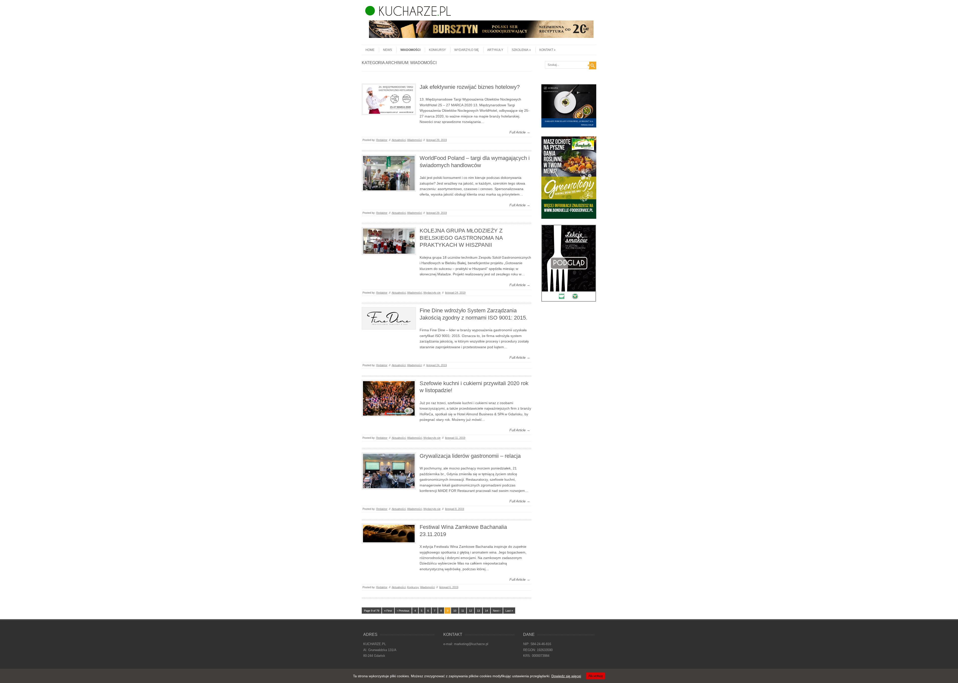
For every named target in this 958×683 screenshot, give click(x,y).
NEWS (387, 50)
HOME (369, 50)
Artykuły (495, 50)
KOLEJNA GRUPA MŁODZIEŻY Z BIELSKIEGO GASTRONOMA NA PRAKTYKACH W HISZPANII (461, 238)
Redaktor (381, 139)
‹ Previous (403, 610)
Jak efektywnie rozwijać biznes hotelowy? (470, 87)
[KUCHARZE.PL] (406, 14)
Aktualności (399, 139)
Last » (509, 610)
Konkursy (437, 50)
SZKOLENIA (520, 50)
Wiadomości (410, 50)
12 (470, 610)
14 (486, 610)
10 (454, 610)
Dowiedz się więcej (566, 676)
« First (388, 610)
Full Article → (519, 132)
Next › (496, 610)
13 (478, 610)
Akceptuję (595, 676)
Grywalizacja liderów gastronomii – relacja (470, 456)
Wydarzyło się (466, 50)
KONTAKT (546, 50)
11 (462, 610)
